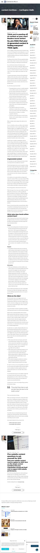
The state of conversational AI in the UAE (36, 33)
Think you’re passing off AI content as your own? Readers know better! (17, 36)
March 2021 (32, 103)
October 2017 (32, 166)
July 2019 (31, 148)
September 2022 (33, 88)
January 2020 (32, 133)
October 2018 (32, 156)
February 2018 (32, 158)
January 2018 (32, 161)
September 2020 (33, 116)
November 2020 (33, 110)
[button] (24, 540)
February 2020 (32, 131)
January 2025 (32, 60)
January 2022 (32, 90)
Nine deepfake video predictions (15, 424)
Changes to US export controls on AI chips (36, 39)
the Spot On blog (21, 481)
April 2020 (32, 126)
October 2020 (32, 113)
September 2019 (33, 143)
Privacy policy (13, 551)
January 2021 (32, 105)
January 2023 (32, 85)
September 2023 (33, 75)
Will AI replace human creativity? (15, 422)
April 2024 (32, 65)
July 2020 (31, 121)
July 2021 (31, 95)
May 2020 (31, 123)
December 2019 (32, 136)
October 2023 (32, 73)
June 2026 (32, 47)
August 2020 (32, 118)
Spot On (14, 452)
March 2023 (32, 83)
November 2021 (33, 93)
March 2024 (32, 67)
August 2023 (32, 78)
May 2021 (31, 98)
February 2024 (32, 70)
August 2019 (32, 146)
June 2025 (32, 50)
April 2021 (32, 100)
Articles (9, 32)
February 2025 (32, 57)
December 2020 (33, 108)
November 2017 (33, 164)
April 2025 (32, 52)
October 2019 (32, 141)
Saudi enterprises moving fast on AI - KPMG (35, 28)
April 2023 (32, 80)
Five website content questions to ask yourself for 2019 (16, 456)
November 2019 (33, 138)
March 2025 (32, 55)
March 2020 (32, 128)
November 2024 (33, 62)
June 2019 (31, 151)
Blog (13, 32)
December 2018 (32, 153)
